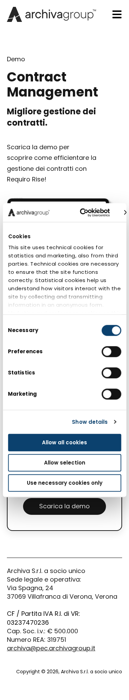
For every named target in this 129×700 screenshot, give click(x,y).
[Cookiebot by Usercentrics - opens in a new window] (82, 212)
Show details (90, 421)
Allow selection (64, 462)
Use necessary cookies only (65, 482)
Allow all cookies (64, 442)
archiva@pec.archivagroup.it (51, 648)
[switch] (111, 351)
